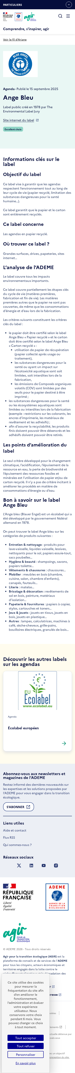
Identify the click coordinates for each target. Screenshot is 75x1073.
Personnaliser (25, 1054)
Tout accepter (25, 1038)
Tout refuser (26, 1046)
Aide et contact (14, 830)
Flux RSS (9, 837)
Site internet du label (18, 120)
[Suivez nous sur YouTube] (44, 865)
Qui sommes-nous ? (17, 845)
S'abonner (15, 808)
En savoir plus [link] (26, 1063)
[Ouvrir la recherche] (60, 16)
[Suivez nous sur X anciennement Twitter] (19, 866)
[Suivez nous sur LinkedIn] (31, 865)
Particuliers (12, 6)
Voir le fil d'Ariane (15, 39)
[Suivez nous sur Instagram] (56, 866)
